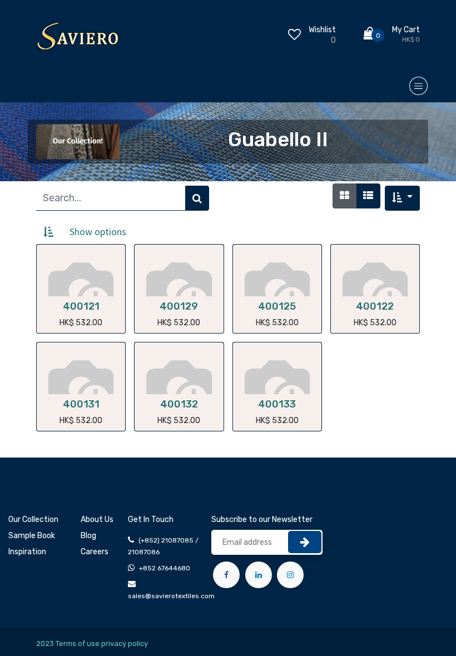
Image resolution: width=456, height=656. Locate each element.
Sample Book (31, 535)
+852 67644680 (164, 568)
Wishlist (322, 29)
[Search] (197, 198)
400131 (81, 404)
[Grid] (344, 195)
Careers (94, 551)
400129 (179, 306)
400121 (81, 306)
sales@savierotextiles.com (171, 596)
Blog (88, 535)
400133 (277, 404)
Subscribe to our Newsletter (262, 519)
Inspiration (27, 551)
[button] (402, 198)
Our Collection (33, 519)
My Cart (406, 29)
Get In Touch (151, 519)
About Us (97, 519)
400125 (277, 306)
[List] (368, 195)
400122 (375, 306)
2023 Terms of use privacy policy (92, 643)
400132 (179, 404)
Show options (98, 231)
